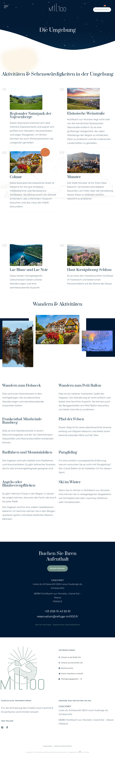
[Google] (2, 727)
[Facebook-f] (7, 727)
